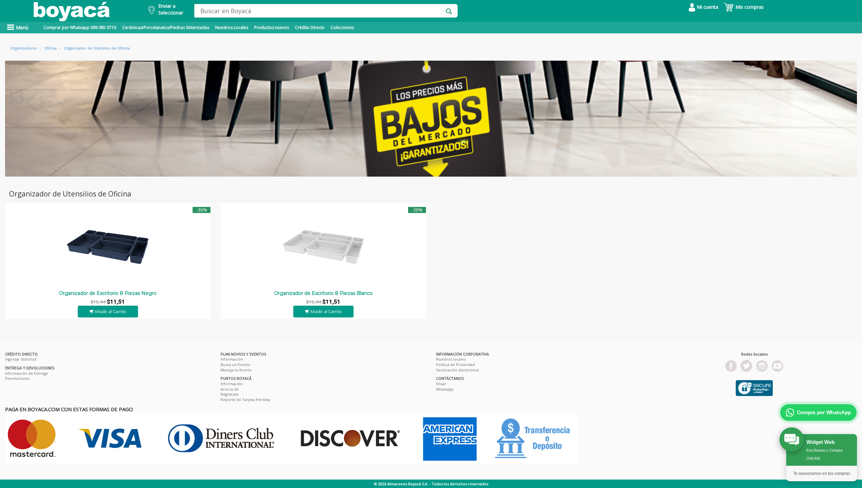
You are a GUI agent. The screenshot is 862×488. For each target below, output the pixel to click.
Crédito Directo (310, 27)
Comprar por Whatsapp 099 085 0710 (79, 27)
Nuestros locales (451, 359)
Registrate (230, 394)
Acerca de (230, 389)
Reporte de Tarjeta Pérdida (245, 399)
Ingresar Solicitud (20, 359)
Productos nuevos (271, 27)
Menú (21, 27)
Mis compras (749, 7)
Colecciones (342, 27)
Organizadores (23, 48)
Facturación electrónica (457, 369)
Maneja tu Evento (236, 369)
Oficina (50, 48)
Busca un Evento (235, 364)
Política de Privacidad (455, 364)
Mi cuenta (706, 7)
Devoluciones (17, 378)
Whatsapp (445, 389)
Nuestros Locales (231, 27)
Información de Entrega (26, 373)
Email (441, 383)
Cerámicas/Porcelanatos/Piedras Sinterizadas (165, 27)
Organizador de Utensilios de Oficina (97, 48)
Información (232, 359)
